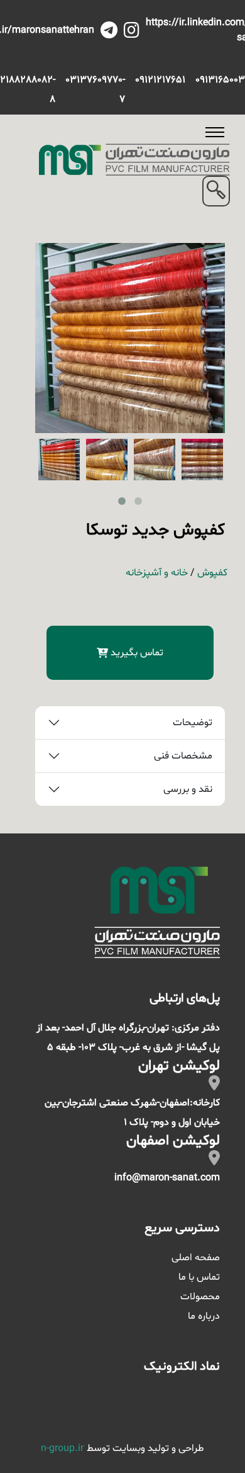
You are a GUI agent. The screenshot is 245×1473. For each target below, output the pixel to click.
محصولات (200, 1297)
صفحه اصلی (196, 1258)
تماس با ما (199, 1277)
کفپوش (212, 573)
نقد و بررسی (187, 789)
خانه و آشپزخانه (157, 573)
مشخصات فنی (183, 756)
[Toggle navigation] (214, 132)
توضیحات (192, 723)
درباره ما (204, 1316)
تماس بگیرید (137, 653)
